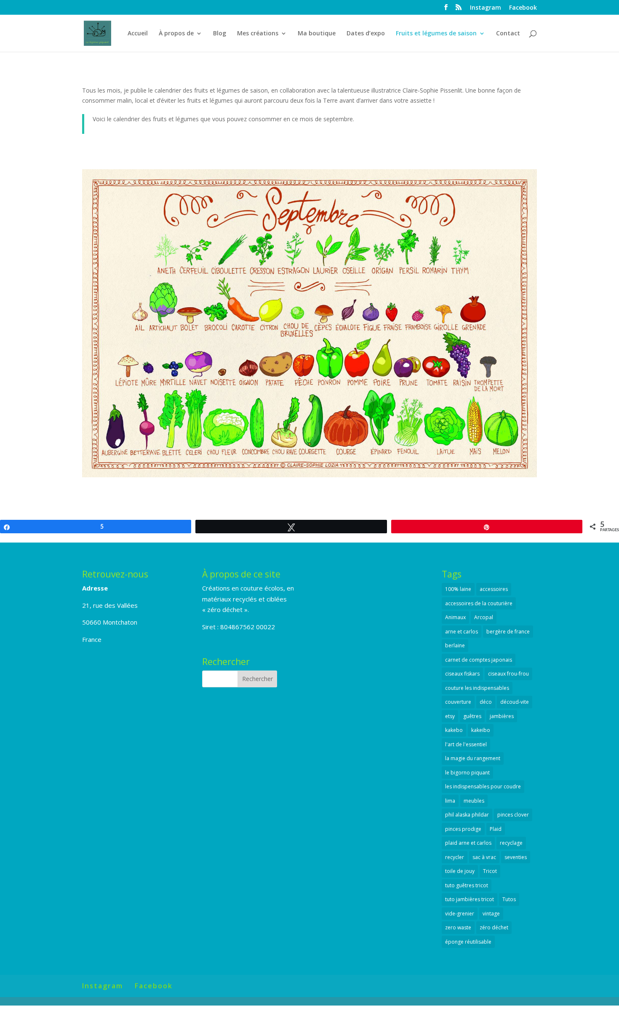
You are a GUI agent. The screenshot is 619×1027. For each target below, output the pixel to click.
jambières (502, 716)
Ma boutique (317, 33)
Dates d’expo (366, 33)
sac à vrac (484, 857)
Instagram (485, 8)
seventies (515, 857)
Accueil (138, 33)
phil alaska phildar (467, 814)
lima (450, 800)
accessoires (494, 589)
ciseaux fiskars (462, 673)
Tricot (490, 871)
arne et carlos (461, 631)
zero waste (458, 927)
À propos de (176, 33)
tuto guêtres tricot (466, 885)
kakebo (454, 730)
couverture (458, 701)
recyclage (511, 842)
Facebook (523, 8)
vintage (491, 913)
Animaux (455, 617)
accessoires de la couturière (478, 603)
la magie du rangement (472, 758)
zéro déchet (494, 927)
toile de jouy (460, 871)
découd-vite (514, 701)
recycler (454, 857)
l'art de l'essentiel (466, 744)
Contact (508, 33)
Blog (219, 33)
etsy (450, 716)
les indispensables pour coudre (483, 786)
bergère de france (508, 631)
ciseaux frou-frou (508, 673)
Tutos (509, 899)
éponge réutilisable (468, 941)
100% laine (458, 589)
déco (486, 701)
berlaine (455, 645)
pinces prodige (463, 829)
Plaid (496, 829)
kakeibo (480, 730)
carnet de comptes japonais (478, 659)
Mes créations (257, 33)
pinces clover (513, 814)
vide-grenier (459, 913)
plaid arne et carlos (468, 842)
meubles (474, 800)
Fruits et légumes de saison (436, 33)
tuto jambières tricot (469, 899)
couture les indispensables (477, 688)
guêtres (472, 716)
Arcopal (483, 617)
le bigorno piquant (467, 772)
